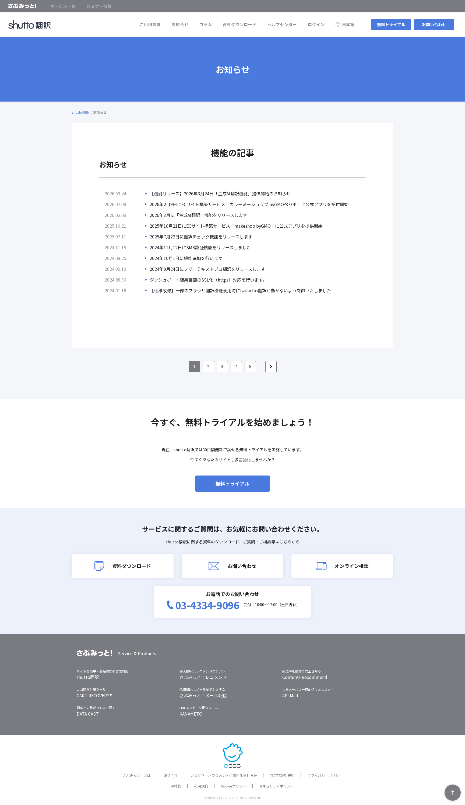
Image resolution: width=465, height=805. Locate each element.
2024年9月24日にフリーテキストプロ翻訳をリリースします (207, 269)
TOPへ (453, 793)
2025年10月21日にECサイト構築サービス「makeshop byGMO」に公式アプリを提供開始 (236, 226)
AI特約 (176, 786)
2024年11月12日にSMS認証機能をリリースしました (200, 247)
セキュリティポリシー (276, 786)
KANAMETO (190, 713)
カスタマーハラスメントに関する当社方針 (224, 775)
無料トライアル (391, 24)
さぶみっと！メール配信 (203, 695)
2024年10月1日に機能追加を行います (186, 258)
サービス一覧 (63, 6)
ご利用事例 (150, 24)
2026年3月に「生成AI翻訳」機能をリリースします (198, 215)
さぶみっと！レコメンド (203, 677)
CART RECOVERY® (94, 695)
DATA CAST (88, 713)
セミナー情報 (99, 6)
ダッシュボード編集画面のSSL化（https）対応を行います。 (208, 279)
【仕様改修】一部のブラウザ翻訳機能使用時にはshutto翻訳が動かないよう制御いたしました (240, 290)
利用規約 (201, 786)
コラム (205, 24)
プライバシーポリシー (324, 775)
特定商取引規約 (282, 775)
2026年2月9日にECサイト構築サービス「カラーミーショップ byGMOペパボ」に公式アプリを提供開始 (249, 204)
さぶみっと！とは (137, 775)
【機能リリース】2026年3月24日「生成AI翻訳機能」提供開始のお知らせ (220, 193)
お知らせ (179, 24)
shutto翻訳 (80, 112)
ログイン (316, 24)
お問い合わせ (434, 24)
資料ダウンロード (240, 24)
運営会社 (171, 775)
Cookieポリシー (233, 786)
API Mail (290, 695)
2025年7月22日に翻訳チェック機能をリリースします (201, 236)
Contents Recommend (304, 677)
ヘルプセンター (282, 24)
